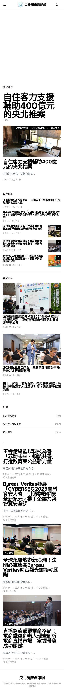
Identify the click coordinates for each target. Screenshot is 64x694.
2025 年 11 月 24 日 (12, 206)
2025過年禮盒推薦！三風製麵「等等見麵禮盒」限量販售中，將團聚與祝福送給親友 (23, 258)
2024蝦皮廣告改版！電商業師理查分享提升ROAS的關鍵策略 (31, 369)
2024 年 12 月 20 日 (13, 265)
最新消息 (55, 128)
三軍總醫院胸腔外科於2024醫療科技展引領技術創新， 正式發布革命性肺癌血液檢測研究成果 (31, 320)
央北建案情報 (22, 128)
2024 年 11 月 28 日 (12, 375)
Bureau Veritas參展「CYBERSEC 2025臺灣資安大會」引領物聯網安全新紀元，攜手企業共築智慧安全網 (31, 214)
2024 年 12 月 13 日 (12, 327)
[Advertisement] (32, 47)
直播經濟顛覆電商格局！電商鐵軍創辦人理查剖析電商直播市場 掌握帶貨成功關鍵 (22, 244)
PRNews (7, 474)
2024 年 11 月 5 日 (12, 394)
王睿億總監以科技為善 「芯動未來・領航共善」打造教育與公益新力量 (31, 201)
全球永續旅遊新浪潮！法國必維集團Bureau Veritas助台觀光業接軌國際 (22, 227)
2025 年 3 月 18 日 (12, 233)
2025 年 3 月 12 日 (12, 250)
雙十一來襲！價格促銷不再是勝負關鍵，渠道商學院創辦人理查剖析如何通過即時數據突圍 (32, 386)
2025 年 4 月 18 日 (12, 221)
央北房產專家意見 (39, 128)
